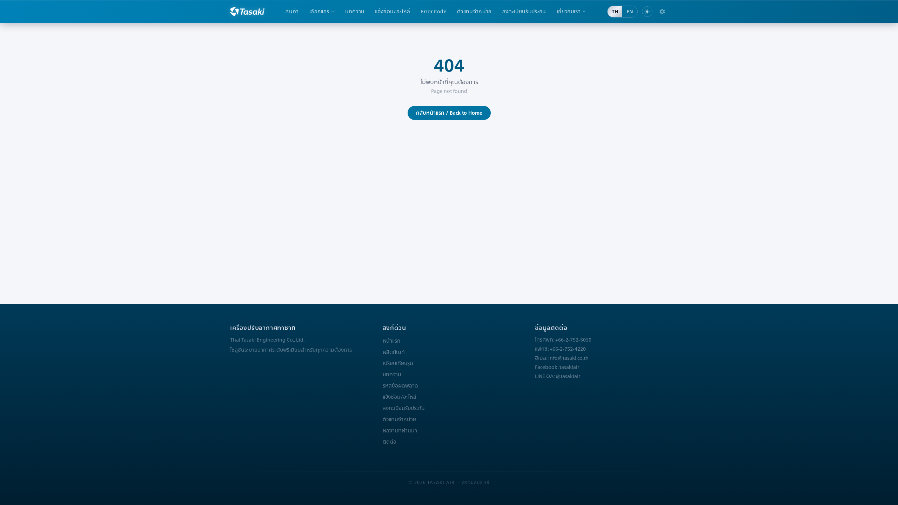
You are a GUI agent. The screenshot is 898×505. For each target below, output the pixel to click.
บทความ (354, 11)
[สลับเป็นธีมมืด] (647, 11)
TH (615, 11)
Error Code (434, 11)
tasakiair (569, 367)
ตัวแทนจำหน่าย (474, 11)
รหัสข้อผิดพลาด (400, 385)
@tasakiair (568, 376)
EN (629, 11)
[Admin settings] (662, 11)
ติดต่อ (389, 441)
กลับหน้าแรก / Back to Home (449, 112)
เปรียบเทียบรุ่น (398, 363)
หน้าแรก (391, 340)
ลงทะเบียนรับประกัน (524, 11)
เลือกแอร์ (319, 11)
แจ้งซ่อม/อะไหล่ (392, 11)
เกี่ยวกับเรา (569, 11)
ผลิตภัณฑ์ (394, 352)
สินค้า (292, 11)
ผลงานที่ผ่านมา (400, 430)
